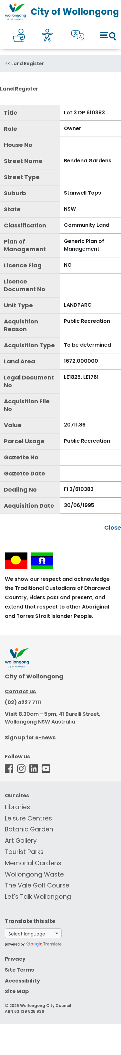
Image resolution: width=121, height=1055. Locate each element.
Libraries (17, 807)
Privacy (15, 959)
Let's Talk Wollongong (38, 896)
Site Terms (19, 969)
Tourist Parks (24, 852)
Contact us (20, 691)
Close (112, 527)
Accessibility (22, 980)
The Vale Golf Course (37, 885)
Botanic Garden (29, 829)
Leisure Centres (28, 818)
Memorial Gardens (33, 863)
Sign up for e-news (30, 737)
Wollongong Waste (34, 874)
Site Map (17, 991)
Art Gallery (21, 840)
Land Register (27, 63)
